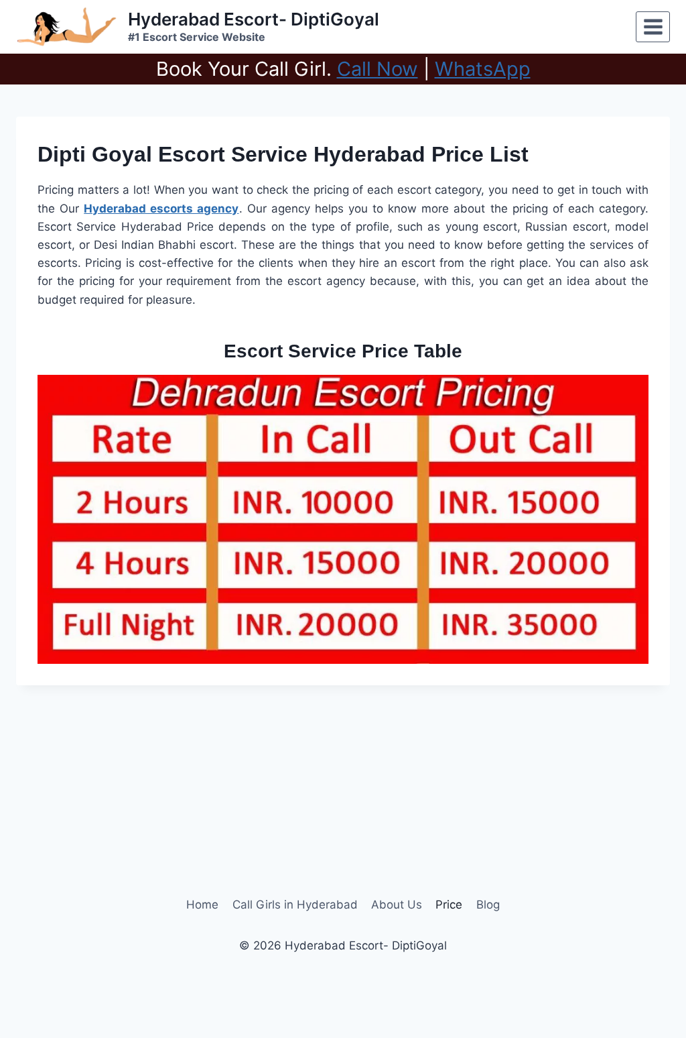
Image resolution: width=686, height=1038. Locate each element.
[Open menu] (653, 26)
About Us (396, 904)
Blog (488, 904)
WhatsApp (483, 68)
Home (202, 904)
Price (448, 904)
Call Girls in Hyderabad (295, 904)
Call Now (377, 68)
